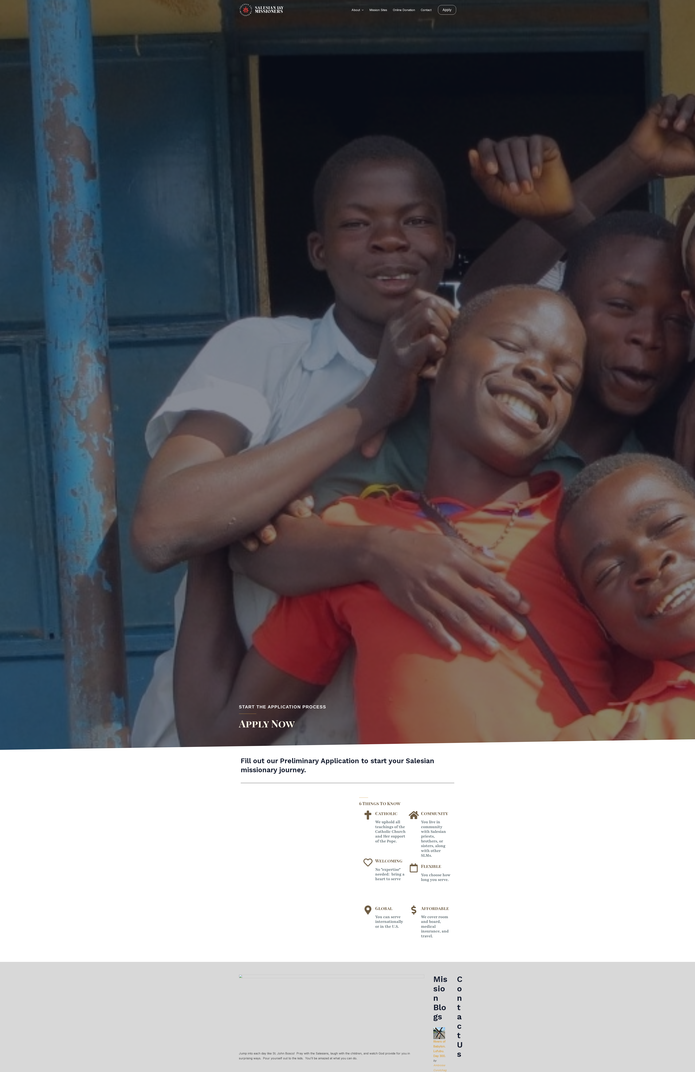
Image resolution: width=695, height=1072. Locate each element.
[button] (362, 10)
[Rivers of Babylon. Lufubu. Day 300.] (439, 1033)
